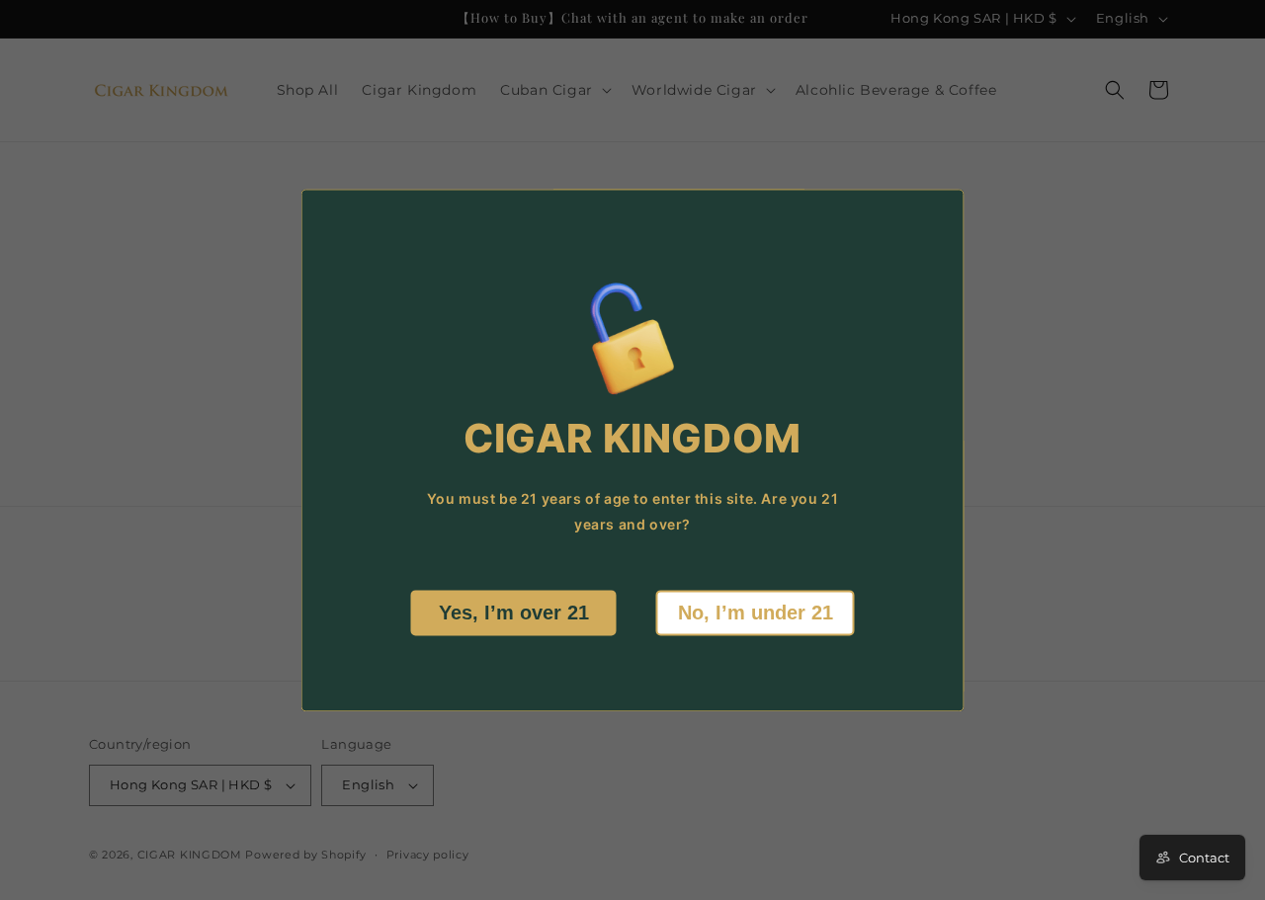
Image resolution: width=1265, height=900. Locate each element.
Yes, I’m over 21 (514, 612)
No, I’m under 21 (755, 612)
